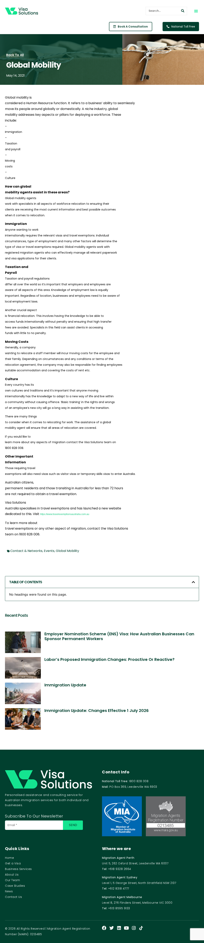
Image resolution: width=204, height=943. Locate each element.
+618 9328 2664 (119, 869)
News (9, 891)
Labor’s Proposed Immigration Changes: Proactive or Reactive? (109, 659)
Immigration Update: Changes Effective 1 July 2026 (96, 710)
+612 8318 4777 (118, 889)
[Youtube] (126, 928)
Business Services (18, 869)
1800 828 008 (138, 781)
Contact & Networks (26, 551)
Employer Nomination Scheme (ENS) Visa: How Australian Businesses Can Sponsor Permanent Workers (119, 636)
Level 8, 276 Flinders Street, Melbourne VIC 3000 (137, 903)
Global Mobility (67, 551)
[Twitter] (111, 928)
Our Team (12, 880)
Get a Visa (13, 863)
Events (49, 551)
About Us (12, 875)
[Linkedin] (119, 928)
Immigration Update (65, 685)
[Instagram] (133, 928)
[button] (196, 11)
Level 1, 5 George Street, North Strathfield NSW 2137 (139, 883)
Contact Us (13, 897)
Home (9, 858)
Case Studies (15, 886)
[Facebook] (104, 928)
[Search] (182, 11)
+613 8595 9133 (119, 908)
